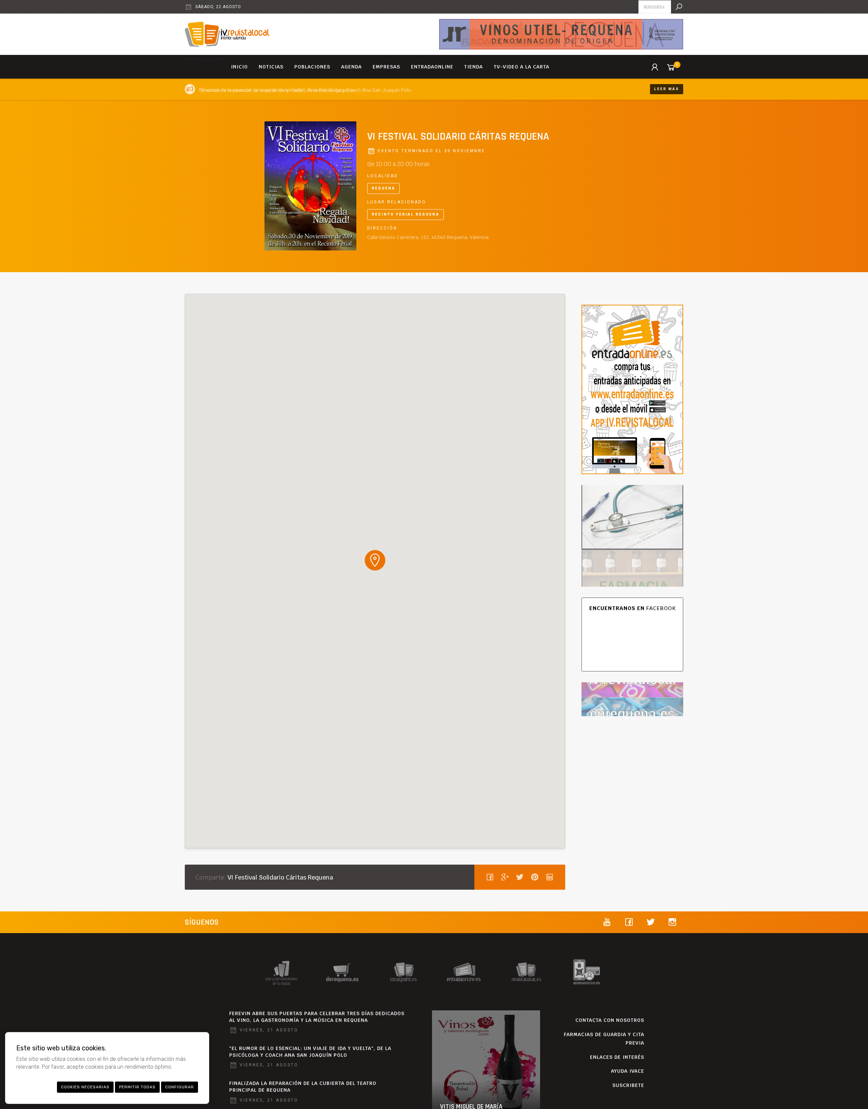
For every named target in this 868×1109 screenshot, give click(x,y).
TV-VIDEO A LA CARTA (521, 67)
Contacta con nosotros (609, 1020)
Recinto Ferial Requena (405, 214)
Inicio (239, 67)
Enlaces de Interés (617, 1057)
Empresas (386, 67)
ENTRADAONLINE (432, 67)
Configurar (179, 1087)
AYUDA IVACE (627, 1071)
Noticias (271, 67)
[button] (375, 560)
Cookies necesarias (85, 1087)
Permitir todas (137, 1087)
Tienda (473, 67)
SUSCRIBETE (628, 1085)
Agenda (351, 67)
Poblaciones (312, 67)
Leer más (666, 89)
